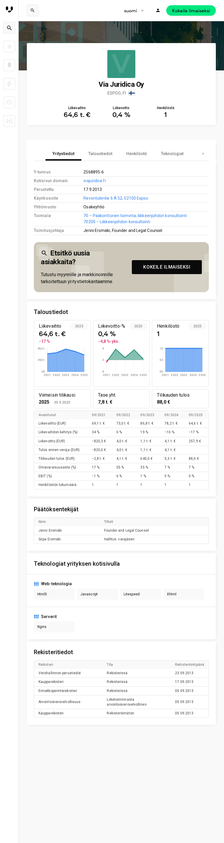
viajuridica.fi (94, 180)
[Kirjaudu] (158, 10)
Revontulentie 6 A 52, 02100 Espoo (115, 198)
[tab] (63, 154)
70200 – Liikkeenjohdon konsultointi (116, 221)
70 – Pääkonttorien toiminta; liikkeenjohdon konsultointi (135, 215)
